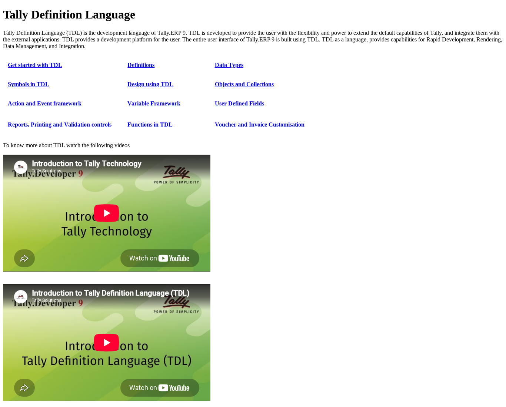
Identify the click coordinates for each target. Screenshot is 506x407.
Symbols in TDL (28, 84)
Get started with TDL (35, 65)
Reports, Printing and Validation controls (59, 124)
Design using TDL (150, 84)
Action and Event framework (44, 103)
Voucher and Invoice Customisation (259, 124)
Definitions (140, 65)
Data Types (229, 65)
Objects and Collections (244, 84)
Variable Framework (153, 103)
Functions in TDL (150, 124)
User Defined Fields (239, 103)
